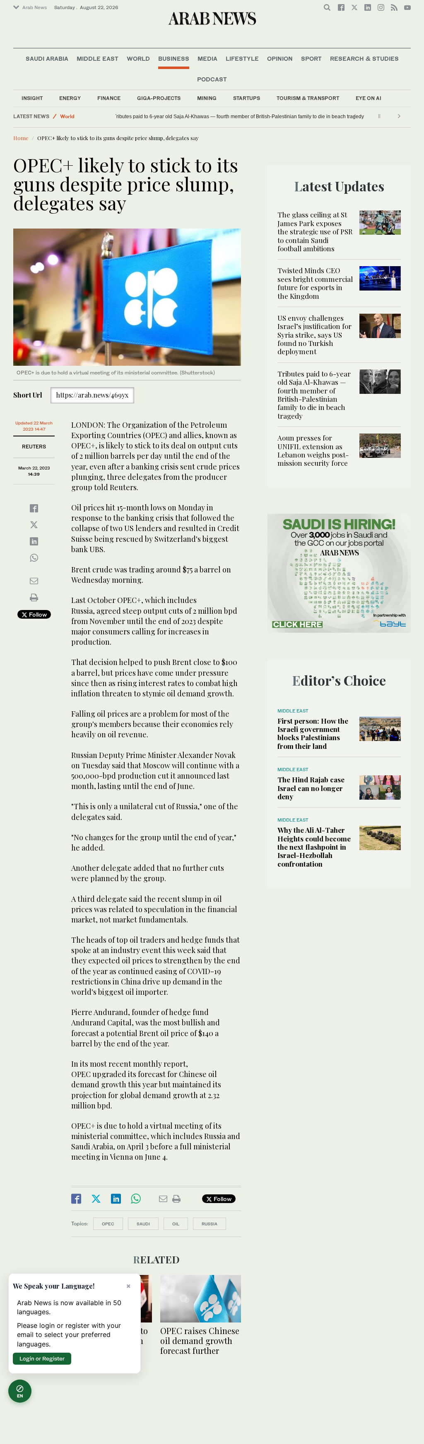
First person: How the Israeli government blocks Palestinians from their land (312, 733)
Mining (207, 98)
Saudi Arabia (47, 58)
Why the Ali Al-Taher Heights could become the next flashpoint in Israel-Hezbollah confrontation (314, 846)
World (138, 58)
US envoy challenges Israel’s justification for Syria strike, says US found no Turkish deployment (314, 334)
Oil (175, 1223)
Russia (209, 1223)
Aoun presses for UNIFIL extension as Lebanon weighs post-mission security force (313, 450)
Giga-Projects (159, 98)
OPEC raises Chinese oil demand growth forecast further (199, 1340)
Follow (37, 614)
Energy (70, 98)
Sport (311, 58)
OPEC (108, 1223)
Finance (108, 98)
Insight (32, 98)
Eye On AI (368, 98)
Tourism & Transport (308, 98)
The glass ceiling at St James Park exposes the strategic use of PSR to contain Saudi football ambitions (315, 231)
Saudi (143, 1223)
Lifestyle (242, 58)
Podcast (212, 79)
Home (21, 137)
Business (173, 58)
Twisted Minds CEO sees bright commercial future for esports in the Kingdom (315, 283)
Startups (246, 98)
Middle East (97, 58)
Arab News (34, 7)
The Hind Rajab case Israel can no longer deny (310, 788)
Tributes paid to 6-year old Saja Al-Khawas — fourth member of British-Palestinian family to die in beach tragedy (245, 116)
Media (207, 58)
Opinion (280, 58)
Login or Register (42, 1358)
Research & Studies (364, 58)
